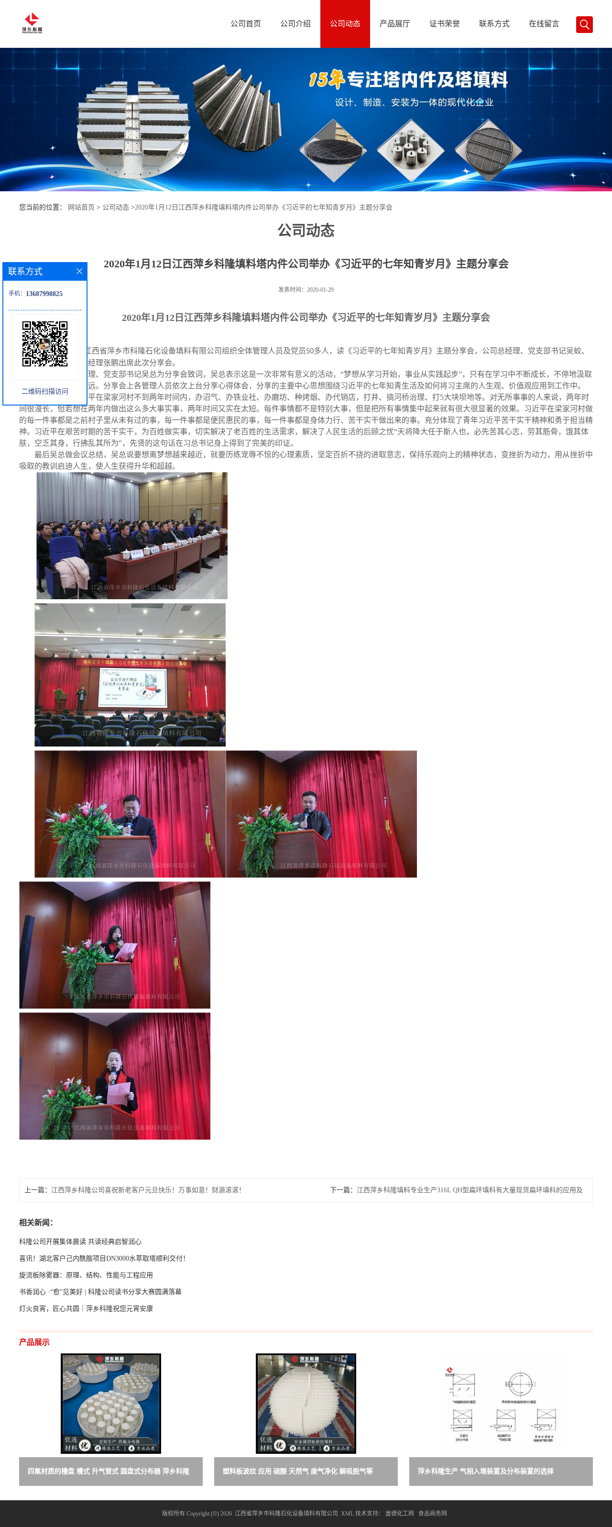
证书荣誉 (444, 24)
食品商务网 (432, 1513)
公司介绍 (295, 24)
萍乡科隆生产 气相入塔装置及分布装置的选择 (486, 1471)
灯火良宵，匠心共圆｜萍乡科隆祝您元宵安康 (86, 1308)
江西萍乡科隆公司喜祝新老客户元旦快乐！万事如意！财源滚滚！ (148, 1190)
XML (347, 1513)
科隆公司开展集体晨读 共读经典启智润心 (80, 1241)
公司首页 (245, 24)
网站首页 (81, 207)
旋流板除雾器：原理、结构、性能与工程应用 (86, 1275)
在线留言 (544, 24)
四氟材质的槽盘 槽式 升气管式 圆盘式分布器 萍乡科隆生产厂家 (108, 1473)
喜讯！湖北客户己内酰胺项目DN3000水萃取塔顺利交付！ (104, 1258)
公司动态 (345, 24)
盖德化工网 (399, 1513)
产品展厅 (395, 24)
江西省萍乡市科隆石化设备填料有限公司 (286, 1513)
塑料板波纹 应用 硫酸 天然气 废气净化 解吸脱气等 (298, 1471)
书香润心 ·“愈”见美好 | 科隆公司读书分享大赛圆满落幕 (100, 1292)
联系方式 (494, 24)
